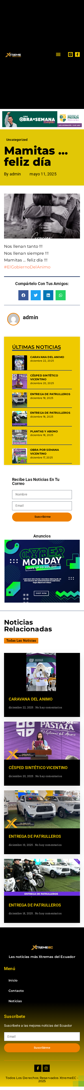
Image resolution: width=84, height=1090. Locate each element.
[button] (58, 54)
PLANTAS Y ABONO (44, 431)
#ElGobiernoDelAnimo (27, 267)
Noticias (15, 1001)
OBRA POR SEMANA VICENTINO (44, 451)
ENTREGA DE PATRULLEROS (50, 394)
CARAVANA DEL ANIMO (47, 357)
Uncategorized (17, 140)
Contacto (16, 991)
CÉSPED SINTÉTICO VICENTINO (44, 377)
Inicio (13, 980)
